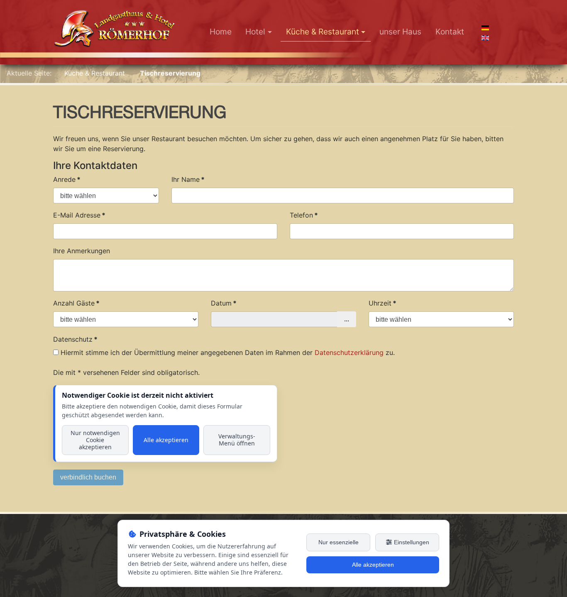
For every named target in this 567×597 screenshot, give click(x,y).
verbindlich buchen (88, 477)
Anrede (67, 179)
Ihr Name (188, 179)
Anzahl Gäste (76, 303)
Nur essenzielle (338, 542)
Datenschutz (75, 339)
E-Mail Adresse (79, 215)
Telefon (304, 215)
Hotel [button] (255, 32)
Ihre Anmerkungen (81, 251)
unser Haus (400, 32)
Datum (224, 303)
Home (221, 32)
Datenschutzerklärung (349, 352)
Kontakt (449, 32)
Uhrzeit (382, 303)
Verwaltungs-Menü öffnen (236, 439)
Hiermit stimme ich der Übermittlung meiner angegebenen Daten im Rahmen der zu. (228, 352)
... (346, 319)
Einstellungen (410, 542)
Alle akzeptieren (166, 440)
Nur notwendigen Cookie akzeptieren (95, 440)
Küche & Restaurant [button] (322, 32)
